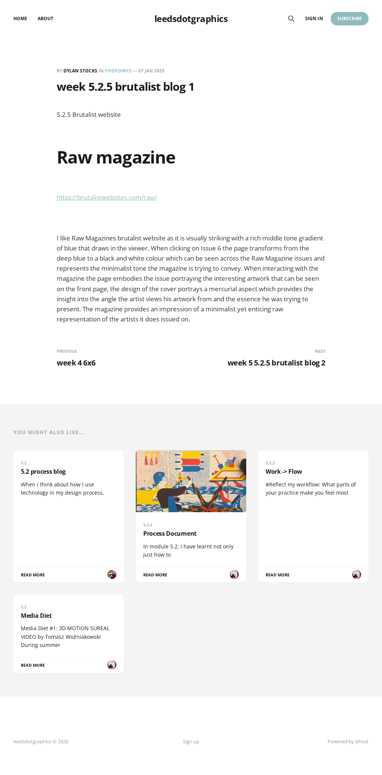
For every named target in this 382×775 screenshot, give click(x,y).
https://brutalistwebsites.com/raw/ (107, 197)
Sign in (314, 18)
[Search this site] (291, 18)
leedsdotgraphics (191, 18)
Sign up (191, 741)
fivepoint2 (118, 71)
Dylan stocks (80, 71)
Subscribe (349, 18)
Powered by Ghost (348, 741)
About (45, 18)
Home (20, 18)
